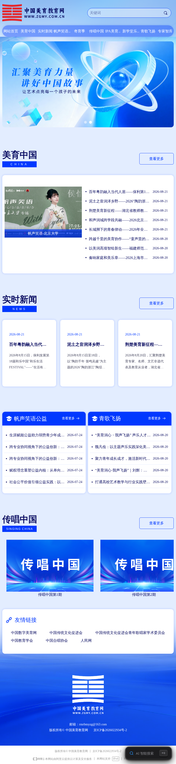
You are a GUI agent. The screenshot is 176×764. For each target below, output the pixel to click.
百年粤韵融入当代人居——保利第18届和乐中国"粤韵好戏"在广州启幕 (119, 192)
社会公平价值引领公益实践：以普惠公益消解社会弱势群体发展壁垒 (37, 482)
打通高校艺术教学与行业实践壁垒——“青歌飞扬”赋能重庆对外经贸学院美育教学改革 (123, 482)
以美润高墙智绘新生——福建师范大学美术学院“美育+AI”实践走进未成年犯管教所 (119, 248)
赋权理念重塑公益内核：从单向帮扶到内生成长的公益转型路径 (37, 470)
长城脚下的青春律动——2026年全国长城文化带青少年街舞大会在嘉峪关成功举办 (119, 229)
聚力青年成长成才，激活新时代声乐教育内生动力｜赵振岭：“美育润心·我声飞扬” (123, 458)
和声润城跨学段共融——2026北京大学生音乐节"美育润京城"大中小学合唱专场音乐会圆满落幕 (119, 220)
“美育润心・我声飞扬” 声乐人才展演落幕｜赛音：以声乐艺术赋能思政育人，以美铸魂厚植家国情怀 (123, 435)
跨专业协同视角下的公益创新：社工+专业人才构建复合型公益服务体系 (37, 447)
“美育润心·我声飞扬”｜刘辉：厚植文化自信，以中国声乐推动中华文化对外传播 (123, 470)
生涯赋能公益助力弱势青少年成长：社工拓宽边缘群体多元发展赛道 (37, 435)
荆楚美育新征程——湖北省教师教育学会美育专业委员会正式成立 (119, 211)
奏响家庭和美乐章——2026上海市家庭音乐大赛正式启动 (119, 258)
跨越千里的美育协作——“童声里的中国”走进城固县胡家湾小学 (119, 239)
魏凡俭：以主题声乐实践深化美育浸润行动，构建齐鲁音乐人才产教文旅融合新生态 (123, 447)
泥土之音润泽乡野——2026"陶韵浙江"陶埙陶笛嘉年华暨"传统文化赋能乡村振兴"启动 (119, 201)
